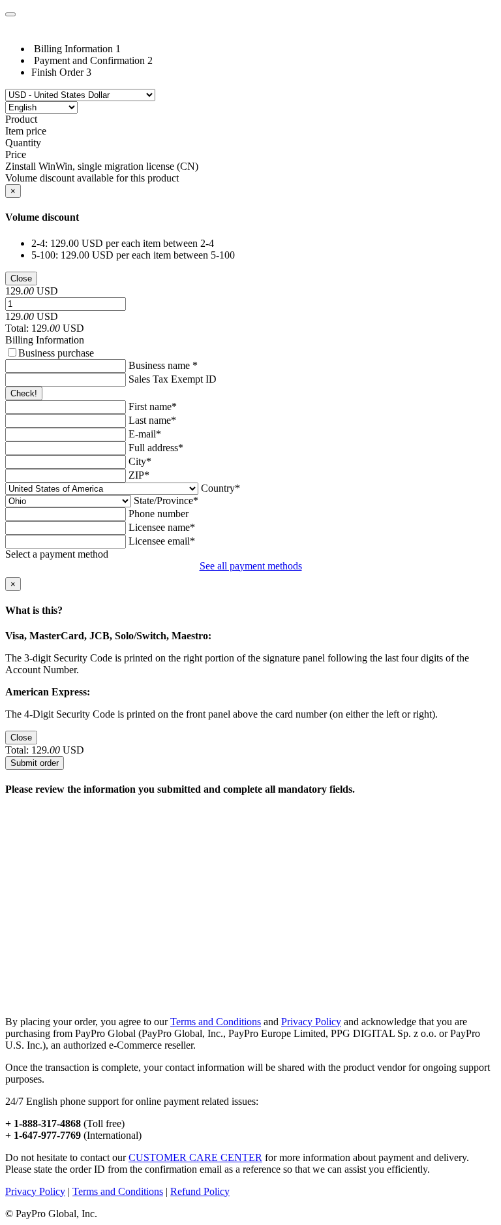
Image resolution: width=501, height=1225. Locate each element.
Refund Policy (200, 1191)
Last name (152, 420)
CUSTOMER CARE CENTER (195, 1157)
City (140, 461)
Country (220, 488)
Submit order (34, 763)
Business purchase (56, 352)
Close (21, 278)
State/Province (166, 500)
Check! (23, 393)
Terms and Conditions (215, 1021)
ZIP (139, 475)
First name (153, 406)
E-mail (145, 433)
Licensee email (162, 541)
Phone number (159, 513)
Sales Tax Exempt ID (173, 379)
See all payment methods (251, 565)
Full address (156, 447)
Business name (163, 365)
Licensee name (162, 527)
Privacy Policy (311, 1021)
